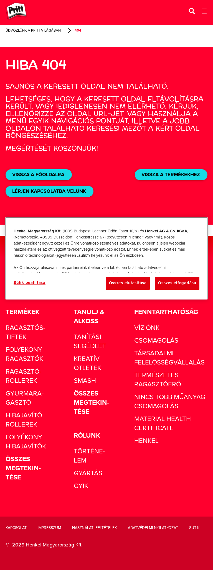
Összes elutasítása (128, 283)
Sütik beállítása (29, 283)
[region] (106, 258)
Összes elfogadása (177, 283)
